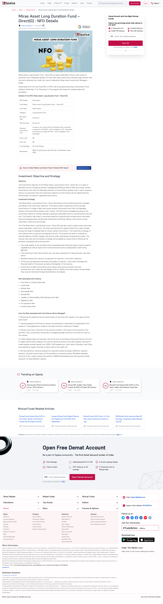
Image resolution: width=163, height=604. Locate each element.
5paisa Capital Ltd (27, 25)
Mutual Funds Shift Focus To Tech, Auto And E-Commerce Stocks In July (96, 419)
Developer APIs (66, 539)
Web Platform (66, 519)
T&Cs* (135, 47)
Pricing (66, 3)
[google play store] (130, 540)
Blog (4, 534)
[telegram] (123, 517)
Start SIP (125, 43)
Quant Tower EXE (67, 541)
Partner (89, 3)
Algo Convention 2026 (10, 521)
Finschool (6, 529)
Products (57, 3)
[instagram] (127, 517)
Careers (5, 524)
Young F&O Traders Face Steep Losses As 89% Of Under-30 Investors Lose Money (82, 386)
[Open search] (100, 3)
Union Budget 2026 (9, 536)
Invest (42, 3)
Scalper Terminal (67, 516)
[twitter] (132, 517)
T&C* (63, 481)
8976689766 (147, 505)
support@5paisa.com (138, 497)
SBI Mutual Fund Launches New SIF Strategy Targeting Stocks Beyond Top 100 (129, 419)
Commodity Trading (38, 521)
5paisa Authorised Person (99, 521)
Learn (82, 3)
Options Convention (9, 531)
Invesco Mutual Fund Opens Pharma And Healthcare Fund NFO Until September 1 (65, 419)
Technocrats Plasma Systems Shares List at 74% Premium (41, 386)
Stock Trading (36, 516)
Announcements (8, 539)
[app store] (147, 540)
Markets (75, 3)
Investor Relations (8, 519)
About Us (6, 516)
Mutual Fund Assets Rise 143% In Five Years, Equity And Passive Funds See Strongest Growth (124, 386)
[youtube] (145, 517)
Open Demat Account (82, 477)
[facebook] (136, 517)
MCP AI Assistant (67, 531)
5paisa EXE (65, 529)
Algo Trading (65, 524)
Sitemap (5, 526)
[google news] (149, 517)
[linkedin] (141, 517)
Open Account (135, 3)
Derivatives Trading (38, 519)
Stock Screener (37, 526)
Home (14, 10)
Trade (49, 3)
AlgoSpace (65, 534)
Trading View (65, 536)
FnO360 (64, 521)
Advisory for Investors (10, 575)
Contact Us (5, 567)
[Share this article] (43, 25)
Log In (145, 3)
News (21, 10)
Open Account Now (84, 168)
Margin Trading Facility (39, 529)
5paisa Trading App (68, 526)
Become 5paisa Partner (98, 519)
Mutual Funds (30, 10)
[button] (155, 3)
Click (118, 434)
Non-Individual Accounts (98, 524)
